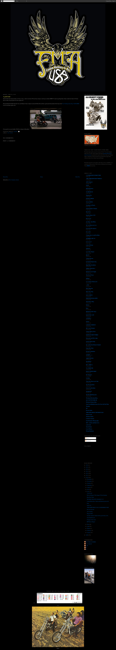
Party (88, 503)
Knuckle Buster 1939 (90, 215)
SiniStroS (88, 248)
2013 (87, 471)
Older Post (77, 177)
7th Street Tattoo (89, 416)
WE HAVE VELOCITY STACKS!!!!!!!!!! (95, 499)
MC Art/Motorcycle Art (91, 225)
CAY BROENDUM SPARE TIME (93, 175)
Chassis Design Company (91, 208)
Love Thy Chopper (90, 251)
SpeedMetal (88, 361)
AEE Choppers (89, 182)
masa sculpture (89, 295)
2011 (87, 475)
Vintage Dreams (89, 258)
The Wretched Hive (90, 384)
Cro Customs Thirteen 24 (91, 281)
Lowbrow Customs (90, 418)
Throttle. (88, 406)
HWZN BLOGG (89, 188)
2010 (87, 477)
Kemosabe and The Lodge (92, 338)
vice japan (10, 132)
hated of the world (90, 315)
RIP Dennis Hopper (91, 521)
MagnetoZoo (89, 195)
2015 (87, 467)
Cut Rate (88, 378)
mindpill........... (89, 354)
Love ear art (89, 241)
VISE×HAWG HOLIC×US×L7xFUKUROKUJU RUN (98, 507)
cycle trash (88, 424)
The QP (86, 545)
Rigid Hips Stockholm (91, 265)
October (89, 483)
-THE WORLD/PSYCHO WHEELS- (94, 178)
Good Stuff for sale (91, 517)
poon (86, 549)
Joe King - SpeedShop (91, 221)
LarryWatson (89, 429)
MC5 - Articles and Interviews (92, 422)
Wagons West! (90, 513)
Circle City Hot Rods (90, 388)
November (89, 481)
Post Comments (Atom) (14, 180)
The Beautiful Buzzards (91, 394)
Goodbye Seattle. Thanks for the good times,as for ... (98, 515)
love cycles (88, 231)
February (89, 530)
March (88, 528)
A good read (6, 96)
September (89, 485)
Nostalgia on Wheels (90, 205)
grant (86, 547)
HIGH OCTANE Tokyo (91, 311)
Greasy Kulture (89, 202)
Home (41, 177)
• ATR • (87, 285)
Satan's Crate (89, 414)
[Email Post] (18, 131)
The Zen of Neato (90, 275)
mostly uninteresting (90, 341)
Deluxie (87, 305)
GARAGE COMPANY (91, 325)
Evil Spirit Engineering (91, 261)
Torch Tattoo (89, 427)
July (88, 489)
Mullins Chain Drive (90, 268)
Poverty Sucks (89, 410)
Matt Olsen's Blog (90, 301)
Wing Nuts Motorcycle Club (92, 381)
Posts (87, 438)
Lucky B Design (89, 245)
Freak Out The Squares (91, 228)
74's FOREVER (89, 368)
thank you (89, 505)
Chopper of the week (91, 519)
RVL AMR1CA (89, 364)
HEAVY (87, 255)
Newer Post (5, 177)
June (88, 491)
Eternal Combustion (90, 351)
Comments (88, 441)
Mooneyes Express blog (91, 402)
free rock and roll (90, 509)
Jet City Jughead (88, 543)
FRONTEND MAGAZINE (92, 298)
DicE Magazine (89, 288)
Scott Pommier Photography (92, 420)
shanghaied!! (89, 391)
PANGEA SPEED (90, 198)
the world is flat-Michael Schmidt (93, 345)
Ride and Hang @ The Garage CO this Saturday (97, 495)
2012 (87, 473)
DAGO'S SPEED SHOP (91, 371)
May (88, 524)
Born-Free (88, 212)
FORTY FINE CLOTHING (90, 542)
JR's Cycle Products (90, 328)
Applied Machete (90, 358)
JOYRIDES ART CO (90, 238)
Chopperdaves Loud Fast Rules (93, 235)
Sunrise (87, 321)
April (88, 526)
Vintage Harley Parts (90, 331)
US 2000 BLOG (89, 192)
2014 (87, 469)
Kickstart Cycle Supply (91, 271)
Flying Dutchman (90, 431)
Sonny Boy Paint (89, 348)
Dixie (87, 308)
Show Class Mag (89, 291)
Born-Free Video (90, 497)
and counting (90, 511)
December (89, 479)
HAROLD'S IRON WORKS (92, 335)
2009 (87, 535)
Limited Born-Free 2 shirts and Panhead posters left (98, 501)
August (89, 487)
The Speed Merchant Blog (92, 398)
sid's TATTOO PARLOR (91, 400)
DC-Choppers (89, 374)
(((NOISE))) (88, 318)
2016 (87, 465)
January (89, 532)
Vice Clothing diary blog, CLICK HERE (70, 103)
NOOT (87, 185)
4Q (86, 408)
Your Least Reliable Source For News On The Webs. (97, 404)
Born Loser (88, 218)
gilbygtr (88, 278)
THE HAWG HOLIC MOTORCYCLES (94, 412)
